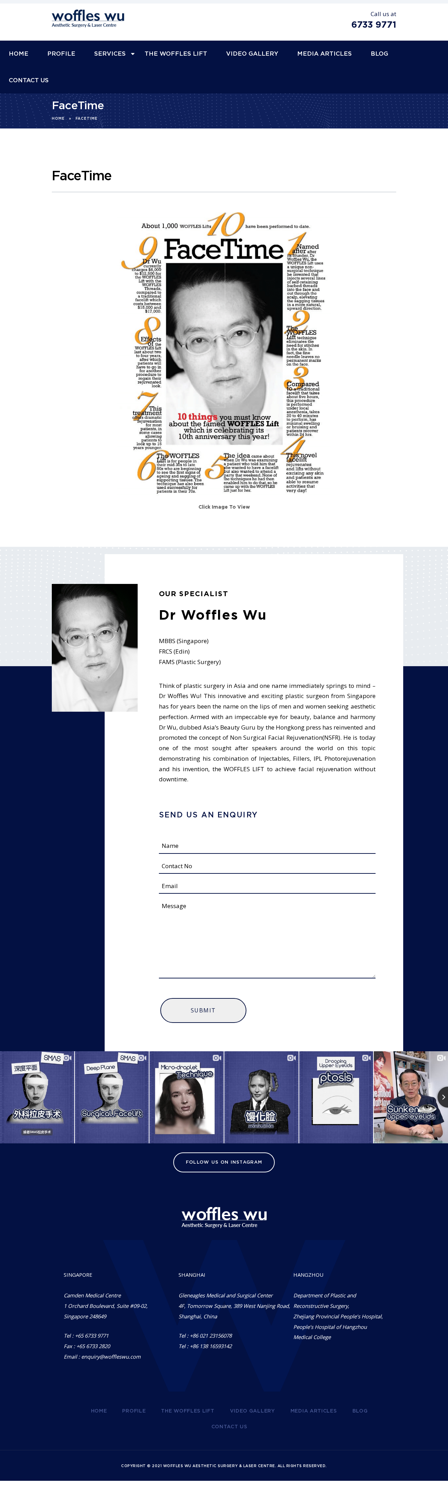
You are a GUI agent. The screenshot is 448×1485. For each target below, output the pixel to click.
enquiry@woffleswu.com (111, 1356)
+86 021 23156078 (211, 1335)
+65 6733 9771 (91, 1335)
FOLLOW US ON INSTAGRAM (224, 1162)
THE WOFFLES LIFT (176, 54)
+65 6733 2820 (93, 1346)
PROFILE (61, 54)
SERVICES (110, 54)
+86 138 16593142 (211, 1346)
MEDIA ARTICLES (324, 54)
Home (58, 118)
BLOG (379, 54)
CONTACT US (29, 80)
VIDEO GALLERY (252, 54)
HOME (18, 54)
